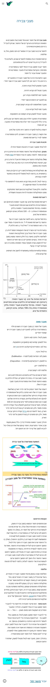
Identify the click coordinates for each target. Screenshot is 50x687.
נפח (11, 155)
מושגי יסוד (35, 681)
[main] (25, 21)
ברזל (25, 411)
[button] (3, 3)
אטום (31, 596)
